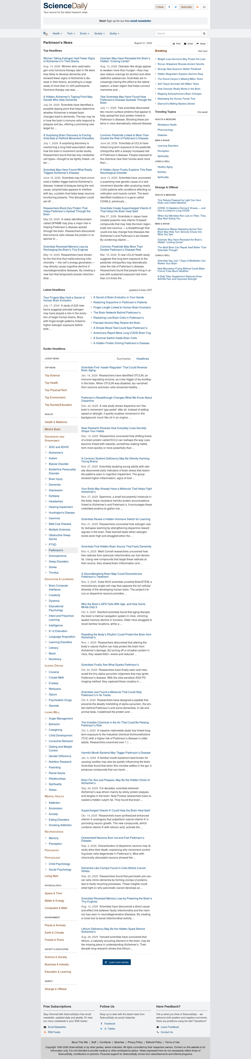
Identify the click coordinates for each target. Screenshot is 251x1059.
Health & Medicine (56, 422)
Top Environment (55, 397)
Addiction (54, 803)
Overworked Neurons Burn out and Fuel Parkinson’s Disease (112, 839)
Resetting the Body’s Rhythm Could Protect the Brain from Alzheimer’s (116, 635)
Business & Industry (57, 964)
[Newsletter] (204, 6)
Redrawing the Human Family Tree (176, 98)
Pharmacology (165, 129)
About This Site (80, 1042)
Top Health (51, 383)
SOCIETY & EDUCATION (56, 949)
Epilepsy (54, 496)
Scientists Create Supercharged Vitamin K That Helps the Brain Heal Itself (125, 209)
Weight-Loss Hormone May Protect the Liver (182, 59)
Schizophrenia (57, 556)
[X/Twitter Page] (175, 6)
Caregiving (55, 730)
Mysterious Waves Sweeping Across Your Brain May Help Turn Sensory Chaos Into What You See (180, 231)
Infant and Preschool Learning (61, 618)
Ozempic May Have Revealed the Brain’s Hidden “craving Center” (180, 241)
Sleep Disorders (58, 561)
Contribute (105, 1042)
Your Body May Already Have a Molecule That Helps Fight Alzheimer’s (116, 490)
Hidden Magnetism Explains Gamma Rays (180, 74)
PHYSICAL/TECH (53, 885)
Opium (53, 694)
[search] (204, 33)
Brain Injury (56, 479)
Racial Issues (57, 773)
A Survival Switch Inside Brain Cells (115, 338)
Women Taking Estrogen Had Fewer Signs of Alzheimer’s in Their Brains (69, 59)
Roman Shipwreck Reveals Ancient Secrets (181, 64)
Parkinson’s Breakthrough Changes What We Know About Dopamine (116, 399)
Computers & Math (56, 908)
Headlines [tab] (142, 359)
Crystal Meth (56, 677)
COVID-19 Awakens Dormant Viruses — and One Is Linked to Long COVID (182, 209)
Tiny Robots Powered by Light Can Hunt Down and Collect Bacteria (179, 201)
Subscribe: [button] (186, 7)
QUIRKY (49, 981)
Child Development (60, 735)
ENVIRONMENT (52, 917)
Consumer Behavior (61, 741)
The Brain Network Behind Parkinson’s (117, 312)
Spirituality (55, 784)
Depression (56, 490)
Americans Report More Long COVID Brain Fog (122, 333)
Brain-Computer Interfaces (58, 587)
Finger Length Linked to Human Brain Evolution (122, 307)
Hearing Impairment (61, 507)
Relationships (57, 778)
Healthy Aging (165, 166)
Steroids (54, 706)
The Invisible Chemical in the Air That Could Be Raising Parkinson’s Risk (115, 723)
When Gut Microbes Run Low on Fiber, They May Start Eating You (182, 217)
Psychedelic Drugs (60, 700)
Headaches (56, 501)
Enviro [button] (84, 33)
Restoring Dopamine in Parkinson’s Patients (120, 302)
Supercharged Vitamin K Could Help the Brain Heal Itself (115, 810)
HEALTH (49, 414)
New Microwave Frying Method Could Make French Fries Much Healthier (181, 270)
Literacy (53, 648)
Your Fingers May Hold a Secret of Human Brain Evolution (64, 298)
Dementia (55, 484)
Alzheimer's (56, 452)
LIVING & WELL (162, 161)
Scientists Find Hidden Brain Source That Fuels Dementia (116, 546)
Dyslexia (54, 601)
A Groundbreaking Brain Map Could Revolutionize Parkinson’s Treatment (111, 575)
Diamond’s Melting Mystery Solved (176, 103)
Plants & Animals (55, 925)
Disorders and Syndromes (54, 438)
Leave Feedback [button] (170, 1027)
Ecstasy (53, 683)
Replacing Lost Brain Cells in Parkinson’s (118, 318)
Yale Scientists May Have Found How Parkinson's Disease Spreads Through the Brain (125, 100)
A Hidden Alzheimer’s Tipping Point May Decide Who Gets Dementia (68, 98)
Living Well (52, 712)
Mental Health (54, 796)
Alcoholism (55, 808)
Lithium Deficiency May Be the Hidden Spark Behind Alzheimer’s (113, 930)
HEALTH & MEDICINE (165, 119)
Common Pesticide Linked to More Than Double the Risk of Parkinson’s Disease (124, 136)
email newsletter (140, 21)
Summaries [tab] (124, 359)
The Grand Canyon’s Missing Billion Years (180, 78)
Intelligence (56, 625)
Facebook (109, 1023)
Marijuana (55, 689)
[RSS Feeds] (197, 6)
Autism (53, 458)
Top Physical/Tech (56, 390)
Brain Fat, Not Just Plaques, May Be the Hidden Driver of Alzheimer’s (115, 781)
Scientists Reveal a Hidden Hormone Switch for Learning (115, 519)
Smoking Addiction (60, 825)
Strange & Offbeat (55, 989)
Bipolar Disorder (59, 464)
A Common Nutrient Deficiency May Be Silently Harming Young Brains (115, 459)
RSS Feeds (54, 1032)
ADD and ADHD (59, 447)
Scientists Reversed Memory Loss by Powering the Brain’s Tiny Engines (116, 899)
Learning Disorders (60, 642)
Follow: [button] (160, 7)
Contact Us (167, 1032)
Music (52, 653)
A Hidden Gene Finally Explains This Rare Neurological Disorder (126, 171)
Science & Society (56, 957)
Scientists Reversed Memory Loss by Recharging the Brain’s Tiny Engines (65, 248)
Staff (93, 1042)
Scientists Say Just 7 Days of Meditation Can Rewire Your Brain (182, 262)
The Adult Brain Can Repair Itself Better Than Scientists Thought (182, 249)
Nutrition (162, 172)
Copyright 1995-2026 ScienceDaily (64, 1047)
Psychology (52, 857)
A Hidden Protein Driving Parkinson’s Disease (121, 343)
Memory (54, 838)
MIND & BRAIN (162, 140)
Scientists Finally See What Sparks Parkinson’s (110, 665)
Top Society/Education (58, 405)
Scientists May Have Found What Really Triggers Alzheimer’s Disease (67, 171)
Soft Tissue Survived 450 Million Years (178, 83)
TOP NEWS (50, 367)
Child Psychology (59, 864)
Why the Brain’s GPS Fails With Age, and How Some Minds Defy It (113, 605)
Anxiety (53, 814)
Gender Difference (60, 756)
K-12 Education (58, 631)
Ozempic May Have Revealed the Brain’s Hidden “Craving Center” (125, 59)
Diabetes (162, 135)
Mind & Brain (52, 429)
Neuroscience (54, 831)
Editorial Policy (154, 1042)
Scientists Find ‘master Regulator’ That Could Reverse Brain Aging (114, 368)
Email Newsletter (57, 1027)
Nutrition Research (60, 762)
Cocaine (54, 672)
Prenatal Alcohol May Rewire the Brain (116, 323)
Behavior (54, 724)
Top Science (52, 375)
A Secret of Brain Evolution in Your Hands (118, 297)
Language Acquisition (62, 637)
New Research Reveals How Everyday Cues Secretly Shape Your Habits (113, 429)
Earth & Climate (54, 932)
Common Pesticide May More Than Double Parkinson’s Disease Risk (121, 248)
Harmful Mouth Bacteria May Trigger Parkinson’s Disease (116, 753)
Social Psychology (60, 869)
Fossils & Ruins (54, 940)
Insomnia (54, 518)
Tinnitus (54, 572)
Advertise (119, 1042)
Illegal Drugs (54, 665)
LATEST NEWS (52, 358)
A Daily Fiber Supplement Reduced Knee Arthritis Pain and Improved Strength (180, 278)
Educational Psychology (56, 608)
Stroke (53, 567)
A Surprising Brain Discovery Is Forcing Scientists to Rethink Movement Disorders (68, 136)
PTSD (52, 544)
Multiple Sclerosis (59, 529)
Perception (55, 844)
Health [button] (56, 33)
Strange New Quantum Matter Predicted (179, 69)
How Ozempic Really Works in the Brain (179, 88)
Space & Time (53, 893)
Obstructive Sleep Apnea (59, 537)
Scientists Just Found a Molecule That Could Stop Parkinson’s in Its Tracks (111, 693)
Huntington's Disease (62, 512)
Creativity (54, 595)
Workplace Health (167, 124)
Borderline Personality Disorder (62, 471)
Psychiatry (52, 850)
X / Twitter (109, 1028)
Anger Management (61, 718)
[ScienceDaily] (65, 6)
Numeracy (55, 659)
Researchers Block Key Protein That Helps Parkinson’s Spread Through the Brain (66, 211)
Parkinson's (56, 550)
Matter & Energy (54, 900)
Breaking (161, 51)
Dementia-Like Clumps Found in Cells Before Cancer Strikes (113, 869)
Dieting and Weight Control (60, 748)
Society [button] (98, 33)
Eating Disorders (59, 820)
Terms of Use (172, 1042)
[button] (176, 43)
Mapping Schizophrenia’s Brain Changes (179, 93)
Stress (53, 790)
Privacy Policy (135, 1042)
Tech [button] (70, 33)
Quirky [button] (113, 33)
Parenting (55, 767)
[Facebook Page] (169, 6)
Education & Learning (59, 579)
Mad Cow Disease (60, 524)
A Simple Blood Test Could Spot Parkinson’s (120, 328)
